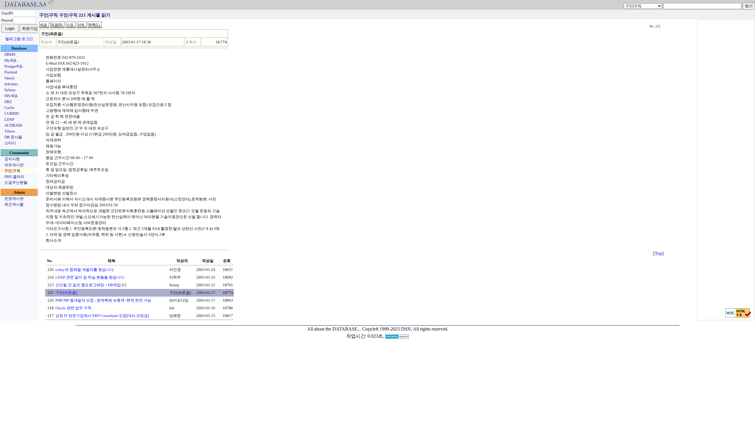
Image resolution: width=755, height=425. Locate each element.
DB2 (8, 101)
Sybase (10, 90)
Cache (9, 107)
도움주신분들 (15, 182)
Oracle (9, 78)
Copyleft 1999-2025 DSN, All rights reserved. (405, 328)
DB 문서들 (13, 137)
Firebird (10, 72)
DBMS (9, 54)
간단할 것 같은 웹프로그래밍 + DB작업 (88, 285)
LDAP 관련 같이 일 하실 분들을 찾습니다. (90, 277)
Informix (11, 84)
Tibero (9, 131)
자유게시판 (14, 165)
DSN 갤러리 (14, 176)
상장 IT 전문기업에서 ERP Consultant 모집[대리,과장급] (102, 315)
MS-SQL (11, 96)
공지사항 (12, 159)
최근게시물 (14, 204)
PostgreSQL (13, 66)
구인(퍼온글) (66, 292)
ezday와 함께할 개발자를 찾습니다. (84, 269)
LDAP (9, 119)
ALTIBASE (13, 125)
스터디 (10, 143)
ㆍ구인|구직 (10, 171)
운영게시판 (14, 198)
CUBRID (11, 113)
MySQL (10, 60)
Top (658, 253)
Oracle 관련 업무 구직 (73, 308)
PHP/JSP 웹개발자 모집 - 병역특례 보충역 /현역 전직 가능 (103, 300)
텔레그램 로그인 (19, 39)
